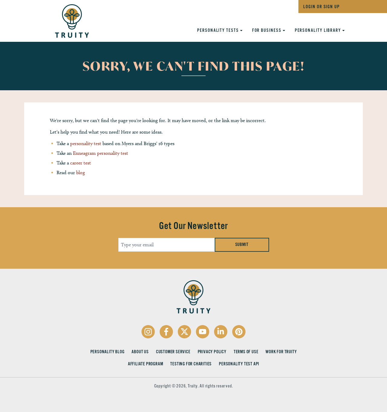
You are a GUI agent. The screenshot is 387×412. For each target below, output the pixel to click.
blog (80, 172)
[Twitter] (184, 331)
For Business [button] (267, 30)
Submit (242, 244)
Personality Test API (239, 364)
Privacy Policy (212, 351)
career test (80, 163)
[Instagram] (148, 331)
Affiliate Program (145, 364)
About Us (140, 351)
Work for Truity (281, 351)
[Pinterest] (239, 331)
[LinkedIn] (220, 331)
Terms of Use (246, 351)
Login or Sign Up (321, 6)
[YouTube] (202, 331)
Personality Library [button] (318, 30)
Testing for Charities (191, 364)
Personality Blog (107, 351)
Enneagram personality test (100, 153)
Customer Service (173, 351)
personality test (85, 143)
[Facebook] (166, 331)
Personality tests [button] (218, 30)
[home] (65, 19)
